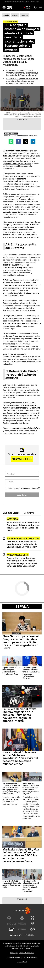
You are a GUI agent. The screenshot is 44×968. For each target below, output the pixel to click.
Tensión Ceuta (34, 1)
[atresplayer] (35, 7)
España (22, 606)
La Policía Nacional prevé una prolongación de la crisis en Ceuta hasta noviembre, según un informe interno (19, 715)
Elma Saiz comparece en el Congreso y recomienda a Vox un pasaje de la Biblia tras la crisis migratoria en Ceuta (20, 642)
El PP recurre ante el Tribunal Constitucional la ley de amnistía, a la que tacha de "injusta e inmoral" (22, 72)
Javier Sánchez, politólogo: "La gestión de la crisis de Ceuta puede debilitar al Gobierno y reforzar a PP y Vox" (30, 788)
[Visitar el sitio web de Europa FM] (22, 929)
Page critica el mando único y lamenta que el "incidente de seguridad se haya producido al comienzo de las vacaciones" (22, 562)
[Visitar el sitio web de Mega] (22, 924)
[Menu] (41, 7)
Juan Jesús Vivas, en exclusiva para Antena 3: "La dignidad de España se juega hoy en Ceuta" (22, 544)
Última (28, 7)
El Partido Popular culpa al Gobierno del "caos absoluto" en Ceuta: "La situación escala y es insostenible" (30, 886)
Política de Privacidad (30, 488)
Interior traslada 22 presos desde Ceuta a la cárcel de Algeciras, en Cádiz (11, 884)
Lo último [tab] (29, 513)
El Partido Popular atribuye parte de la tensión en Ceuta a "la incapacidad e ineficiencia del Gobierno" (30, 673)
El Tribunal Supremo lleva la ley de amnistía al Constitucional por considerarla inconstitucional (22, 81)
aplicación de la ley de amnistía (17, 163)
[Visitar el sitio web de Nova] (11, 924)
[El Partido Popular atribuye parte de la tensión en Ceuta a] (32, 661)
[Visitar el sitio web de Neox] (32, 918)
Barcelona (24, 15)
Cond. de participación (29, 957)
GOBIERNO (12, 519)
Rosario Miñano (11, 133)
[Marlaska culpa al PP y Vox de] (22, 837)
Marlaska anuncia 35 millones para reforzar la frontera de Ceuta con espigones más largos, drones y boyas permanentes (11, 788)
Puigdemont (34, 408)
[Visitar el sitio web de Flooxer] (30, 935)
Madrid (15, 15)
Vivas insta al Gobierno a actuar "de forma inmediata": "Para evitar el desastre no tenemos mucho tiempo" (20, 758)
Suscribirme (22, 495)
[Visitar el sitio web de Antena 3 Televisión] (11, 918)
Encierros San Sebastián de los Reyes (16, 1)
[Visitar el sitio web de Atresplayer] (17, 935)
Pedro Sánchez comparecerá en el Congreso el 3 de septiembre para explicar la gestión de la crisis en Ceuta (23, 526)
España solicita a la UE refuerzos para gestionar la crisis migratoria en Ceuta (11, 671)
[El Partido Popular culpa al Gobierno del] (32, 874)
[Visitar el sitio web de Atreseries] (32, 924)
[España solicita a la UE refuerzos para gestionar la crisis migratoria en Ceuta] (12, 661)
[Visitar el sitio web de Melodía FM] (32, 929)
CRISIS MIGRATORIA (17, 555)
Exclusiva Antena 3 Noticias (23, 538)
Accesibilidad (22, 962)
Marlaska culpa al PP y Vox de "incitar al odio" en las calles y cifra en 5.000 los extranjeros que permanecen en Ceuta (20, 855)
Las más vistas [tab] (11, 513)
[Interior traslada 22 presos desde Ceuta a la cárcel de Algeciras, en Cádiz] (12, 874)
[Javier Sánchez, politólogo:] (32, 777)
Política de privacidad (26, 953)
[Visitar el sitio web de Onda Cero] (11, 929)
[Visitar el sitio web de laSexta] (22, 918)
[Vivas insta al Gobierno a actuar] (22, 740)
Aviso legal (14, 953)
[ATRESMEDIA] (22, 910)
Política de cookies (13, 957)
